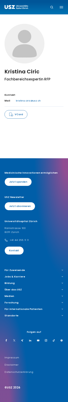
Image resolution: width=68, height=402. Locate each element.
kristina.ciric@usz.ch (28, 100)
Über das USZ (13, 289)
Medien (9, 296)
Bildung (10, 283)
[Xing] (22, 341)
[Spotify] (61, 341)
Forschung (12, 302)
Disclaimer (12, 364)
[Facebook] (6, 341)
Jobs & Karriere (15, 276)
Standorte (11, 315)
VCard (19, 114)
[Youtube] (38, 341)
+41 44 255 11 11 (19, 240)
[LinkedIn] (30, 341)
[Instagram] (46, 341)
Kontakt (14, 250)
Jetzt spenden (18, 182)
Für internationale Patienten (23, 309)
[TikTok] (54, 341)
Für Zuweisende (15, 270)
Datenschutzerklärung (19, 372)
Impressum (12, 357)
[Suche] (52, 7)
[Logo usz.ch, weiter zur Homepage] (16, 7)
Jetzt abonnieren (20, 206)
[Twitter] (14, 341)
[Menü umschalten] (61, 7)
